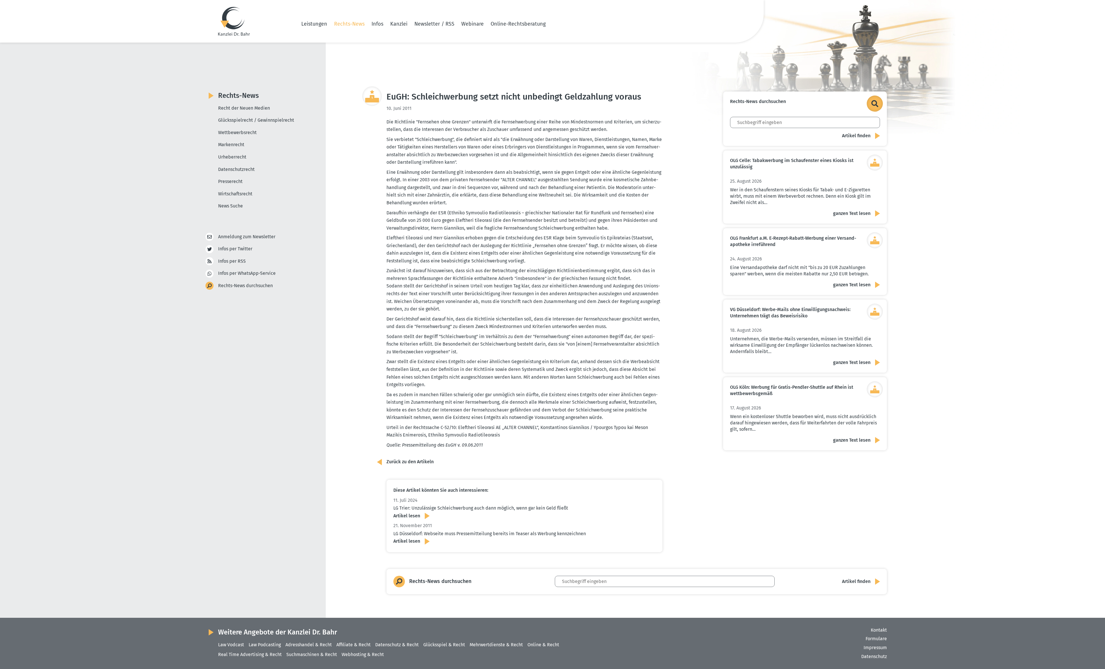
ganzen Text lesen (851, 213)
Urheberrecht (232, 157)
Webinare (472, 24)
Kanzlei (398, 24)
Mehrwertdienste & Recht (496, 644)
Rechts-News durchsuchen (245, 285)
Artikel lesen (406, 516)
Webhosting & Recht (363, 654)
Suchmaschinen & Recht (311, 654)
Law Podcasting (265, 644)
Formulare (876, 638)
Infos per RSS (232, 261)
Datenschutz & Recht (397, 644)
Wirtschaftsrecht (235, 194)
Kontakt (879, 630)
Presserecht (230, 181)
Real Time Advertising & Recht (250, 654)
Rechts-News (349, 24)
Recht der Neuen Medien (244, 108)
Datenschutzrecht (236, 169)
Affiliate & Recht (353, 644)
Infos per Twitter (235, 248)
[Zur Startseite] (234, 21)
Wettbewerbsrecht (237, 132)
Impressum (875, 647)
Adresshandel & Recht (308, 644)
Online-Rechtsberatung (518, 24)
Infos (377, 24)
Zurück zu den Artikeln (410, 461)
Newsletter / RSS (434, 24)
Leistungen (314, 24)
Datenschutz (874, 656)
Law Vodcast (231, 644)
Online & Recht (543, 644)
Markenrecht (231, 144)
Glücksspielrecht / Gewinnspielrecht (256, 120)
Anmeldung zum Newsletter (246, 236)
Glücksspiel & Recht (444, 644)
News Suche (230, 206)
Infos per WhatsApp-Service (247, 273)
